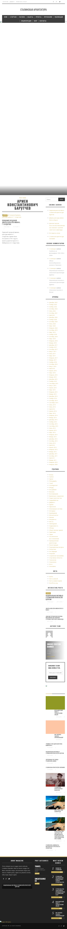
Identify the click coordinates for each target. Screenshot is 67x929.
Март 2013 (52, 432)
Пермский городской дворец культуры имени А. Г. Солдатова (11, 222)
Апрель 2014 (53, 411)
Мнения (51, 517)
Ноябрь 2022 (53, 307)
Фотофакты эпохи (54, 233)
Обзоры (51, 528)
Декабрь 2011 (53, 454)
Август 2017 (52, 351)
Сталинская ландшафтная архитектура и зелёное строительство (60, 879)
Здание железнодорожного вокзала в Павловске (55, 263)
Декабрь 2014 (53, 396)
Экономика (52, 566)
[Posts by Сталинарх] (49, 634)
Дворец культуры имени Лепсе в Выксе (54, 609)
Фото (50, 564)
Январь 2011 (53, 460)
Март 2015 (52, 390)
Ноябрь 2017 (53, 347)
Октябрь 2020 (53, 321)
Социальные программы (56, 556)
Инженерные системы (55, 509)
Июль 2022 (52, 311)
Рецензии (52, 553)
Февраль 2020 (53, 328)
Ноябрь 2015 (53, 381)
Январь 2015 (53, 394)
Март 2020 (52, 326)
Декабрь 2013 (53, 419)
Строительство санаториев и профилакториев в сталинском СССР (60, 892)
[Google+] (56, 2)
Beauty (51, 475)
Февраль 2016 (53, 375)
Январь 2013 (53, 437)
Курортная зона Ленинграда (58, 810)
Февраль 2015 (53, 392)
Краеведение (53, 513)
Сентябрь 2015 (53, 383)
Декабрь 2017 (53, 345)
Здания (5, 215)
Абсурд (51, 487)
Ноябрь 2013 (53, 422)
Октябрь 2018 (53, 336)
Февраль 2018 (53, 341)
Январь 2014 (53, 417)
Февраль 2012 (53, 449)
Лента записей (53, 579)
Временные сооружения (56, 496)
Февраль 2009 (53, 464)
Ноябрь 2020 (53, 319)
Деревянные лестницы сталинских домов (52, 760)
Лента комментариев (55, 581)
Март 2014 (52, 413)
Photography (53, 481)
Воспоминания (53, 494)
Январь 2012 (53, 451)
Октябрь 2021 (53, 313)
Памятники (52, 532)
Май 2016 (52, 368)
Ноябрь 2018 (53, 334)
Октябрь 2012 (53, 441)
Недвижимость (53, 526)
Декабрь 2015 (53, 379)
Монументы (52, 519)
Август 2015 (52, 385)
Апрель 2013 (53, 430)
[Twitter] (59, 2)
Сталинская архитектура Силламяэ (55, 767)
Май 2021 (52, 315)
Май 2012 (52, 445)
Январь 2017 (53, 360)
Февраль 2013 (53, 434)
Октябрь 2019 (53, 330)
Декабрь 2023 (53, 302)
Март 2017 (52, 356)
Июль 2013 (52, 428)
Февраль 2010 (53, 462)
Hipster (51, 479)
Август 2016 (52, 366)
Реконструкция (53, 545)
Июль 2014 (52, 405)
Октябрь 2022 (53, 309)
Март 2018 (52, 338)
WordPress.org (53, 583)
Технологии (52, 560)
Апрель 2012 (53, 447)
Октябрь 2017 (53, 349)
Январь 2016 (53, 377)
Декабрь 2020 (53, 317)
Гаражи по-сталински (59, 868)
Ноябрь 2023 (53, 304)
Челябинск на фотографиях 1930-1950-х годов (56, 253)
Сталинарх (7, 226)
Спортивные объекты (55, 558)
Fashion (51, 477)
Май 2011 (52, 458)
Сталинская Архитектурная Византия (58, 788)
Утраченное (52, 562)
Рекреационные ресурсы (56, 547)
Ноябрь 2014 (53, 398)
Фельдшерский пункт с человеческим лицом (58, 712)
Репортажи (52, 549)
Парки (51, 534)
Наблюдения (53, 524)
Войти (51, 576)
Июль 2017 (52, 353)
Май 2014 (52, 409)
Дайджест (52, 502)
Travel (51, 483)
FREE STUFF (51, 656)
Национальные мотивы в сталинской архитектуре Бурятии (56, 212)
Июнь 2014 (52, 407)
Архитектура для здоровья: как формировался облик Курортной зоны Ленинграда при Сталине (59, 835)
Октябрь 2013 (53, 424)
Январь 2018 (53, 343)
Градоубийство (53, 500)
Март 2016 (52, 373)
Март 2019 (52, 332)
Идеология (52, 506)
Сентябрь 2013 (53, 426)
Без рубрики (52, 489)
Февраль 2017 (53, 358)
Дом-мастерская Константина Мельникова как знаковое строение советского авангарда (54, 617)
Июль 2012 (52, 443)
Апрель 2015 (53, 388)
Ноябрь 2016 (53, 362)
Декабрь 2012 (53, 439)
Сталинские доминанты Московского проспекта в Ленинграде (53, 846)
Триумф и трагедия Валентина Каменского (54, 744)
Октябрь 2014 (53, 400)
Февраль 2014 (53, 415)
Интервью (52, 511)
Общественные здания (56, 530)
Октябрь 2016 (53, 364)
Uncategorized (53, 485)
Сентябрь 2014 (53, 402)
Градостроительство (55, 498)
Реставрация (53, 551)
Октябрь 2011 (53, 456)
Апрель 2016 (53, 370)
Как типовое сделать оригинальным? (58, 736)
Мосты (51, 521)
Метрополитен (53, 515)
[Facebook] (53, 2)
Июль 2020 (52, 324)
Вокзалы (51, 492)
